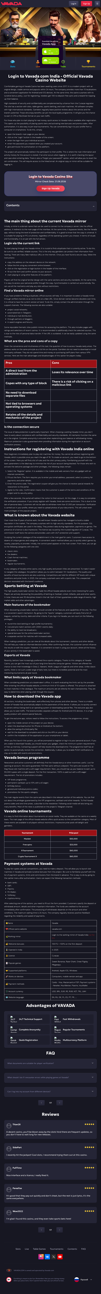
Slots (18, 1249)
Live (27, 1249)
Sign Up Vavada (50, 188)
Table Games (39, 1249)
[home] (11, 3)
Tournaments (56, 1249)
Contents (72, 1249)
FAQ (83, 1249)
